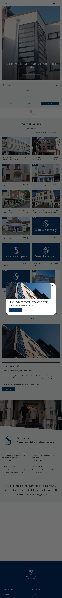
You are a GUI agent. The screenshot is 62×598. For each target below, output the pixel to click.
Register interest (15, 309)
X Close (51, 285)
